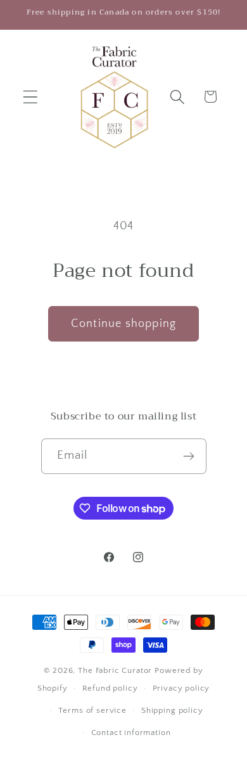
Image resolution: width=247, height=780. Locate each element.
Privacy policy (181, 688)
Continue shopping (123, 323)
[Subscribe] (189, 456)
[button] (31, 96)
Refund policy (110, 688)
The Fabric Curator (115, 670)
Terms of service (92, 710)
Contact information (131, 732)
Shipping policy (172, 710)
